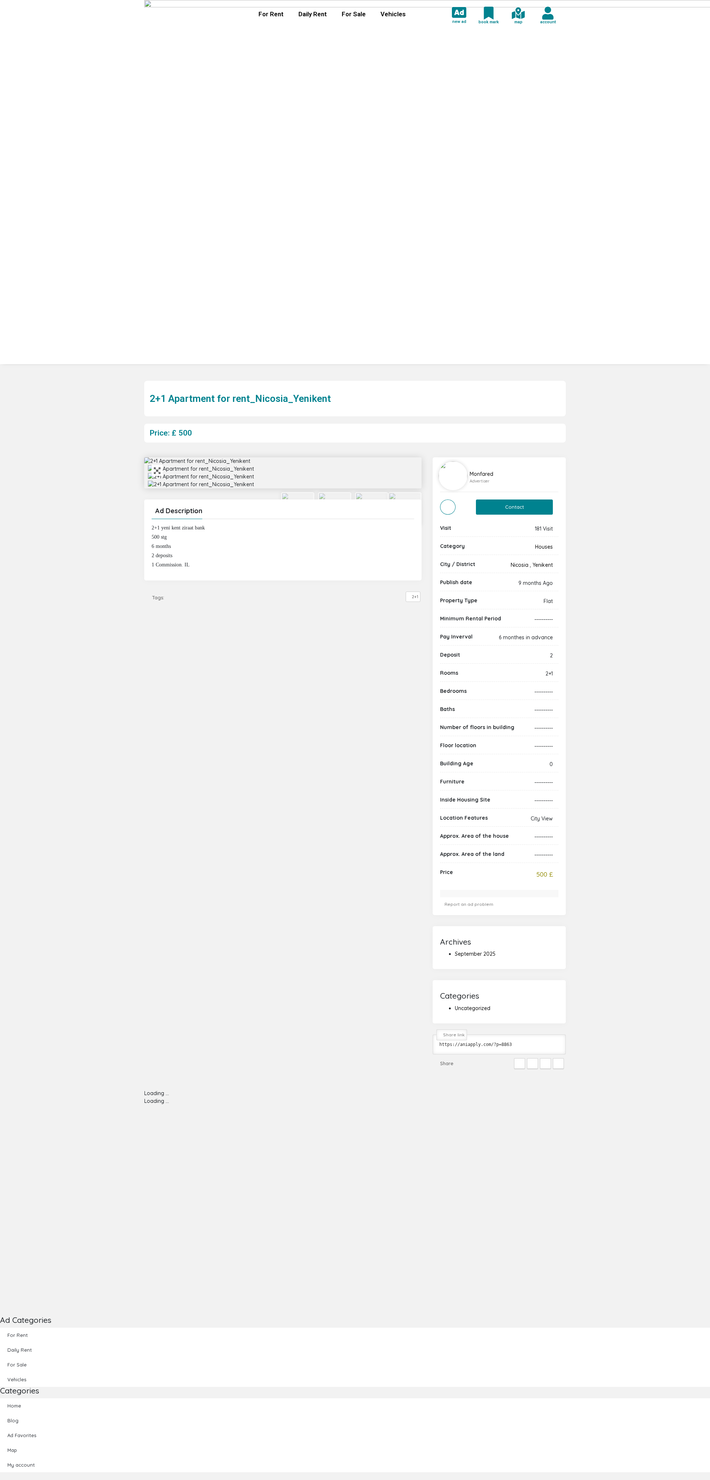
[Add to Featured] (448, 507)
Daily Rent (312, 14)
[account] (547, 13)
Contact (514, 507)
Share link (453, 1034)
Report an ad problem (468, 904)
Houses (544, 546)
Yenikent (542, 565)
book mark (489, 22)
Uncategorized (472, 1008)
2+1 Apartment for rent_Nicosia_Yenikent (240, 398)
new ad (459, 21)
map (518, 22)
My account (21, 1465)
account (548, 22)
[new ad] (459, 12)
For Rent (271, 14)
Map (12, 1450)
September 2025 (475, 954)
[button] (283, 511)
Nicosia (519, 565)
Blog (12, 1420)
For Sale (354, 14)
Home (14, 1406)
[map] (518, 13)
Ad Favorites (21, 1435)
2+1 (415, 596)
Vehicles (393, 14)
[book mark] (488, 13)
